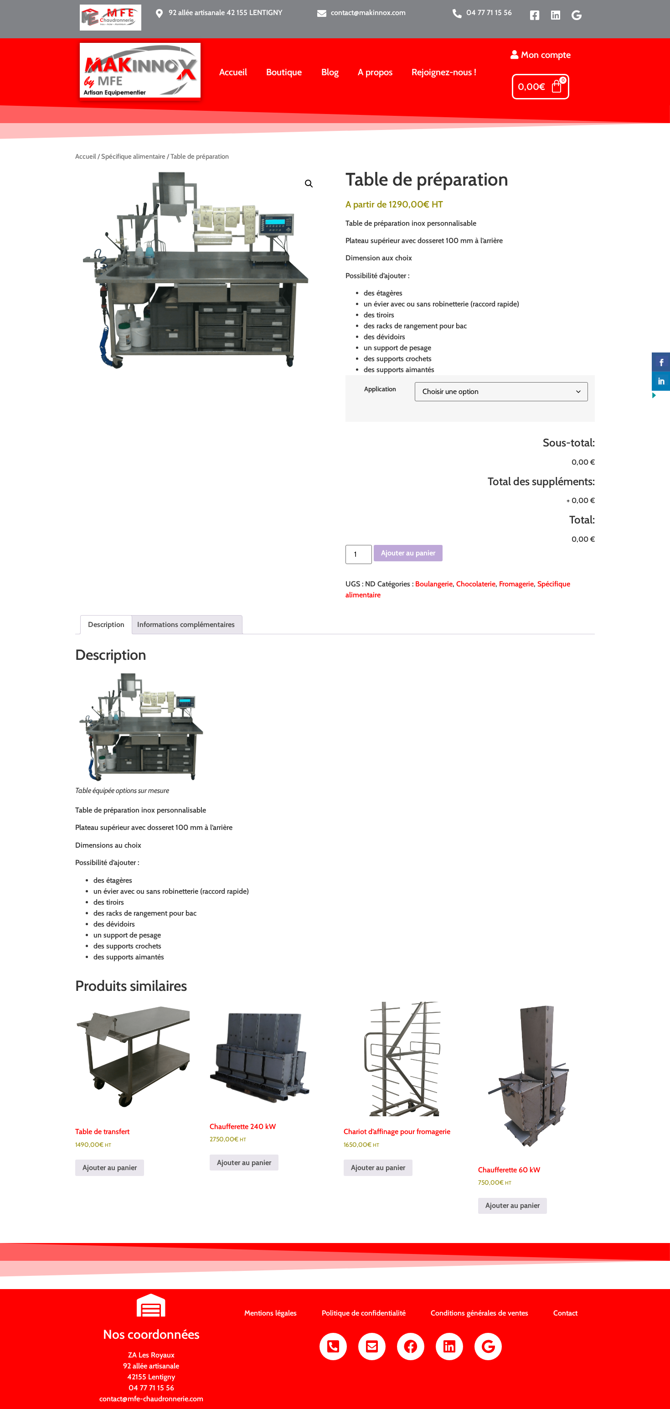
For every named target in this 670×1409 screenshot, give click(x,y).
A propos (375, 72)
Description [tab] (106, 624)
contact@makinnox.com (368, 12)
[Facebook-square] (534, 15)
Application (380, 389)
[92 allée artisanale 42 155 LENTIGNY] (159, 14)
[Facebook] (410, 1346)
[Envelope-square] (372, 1346)
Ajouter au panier (408, 553)
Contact (565, 1313)
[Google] (576, 15)
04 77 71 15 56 (489, 12)
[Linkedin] (555, 15)
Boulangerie (434, 584)
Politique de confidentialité (364, 1313)
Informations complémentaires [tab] (186, 624)
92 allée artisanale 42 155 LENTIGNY (225, 12)
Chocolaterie (475, 584)
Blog (330, 72)
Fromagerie (516, 584)
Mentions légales (270, 1313)
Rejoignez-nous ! (444, 72)
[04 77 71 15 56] (457, 14)
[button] (309, 184)
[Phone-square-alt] (333, 1346)
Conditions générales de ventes (479, 1313)
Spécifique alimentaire (133, 156)
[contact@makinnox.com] (322, 14)
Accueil (233, 72)
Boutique (284, 72)
